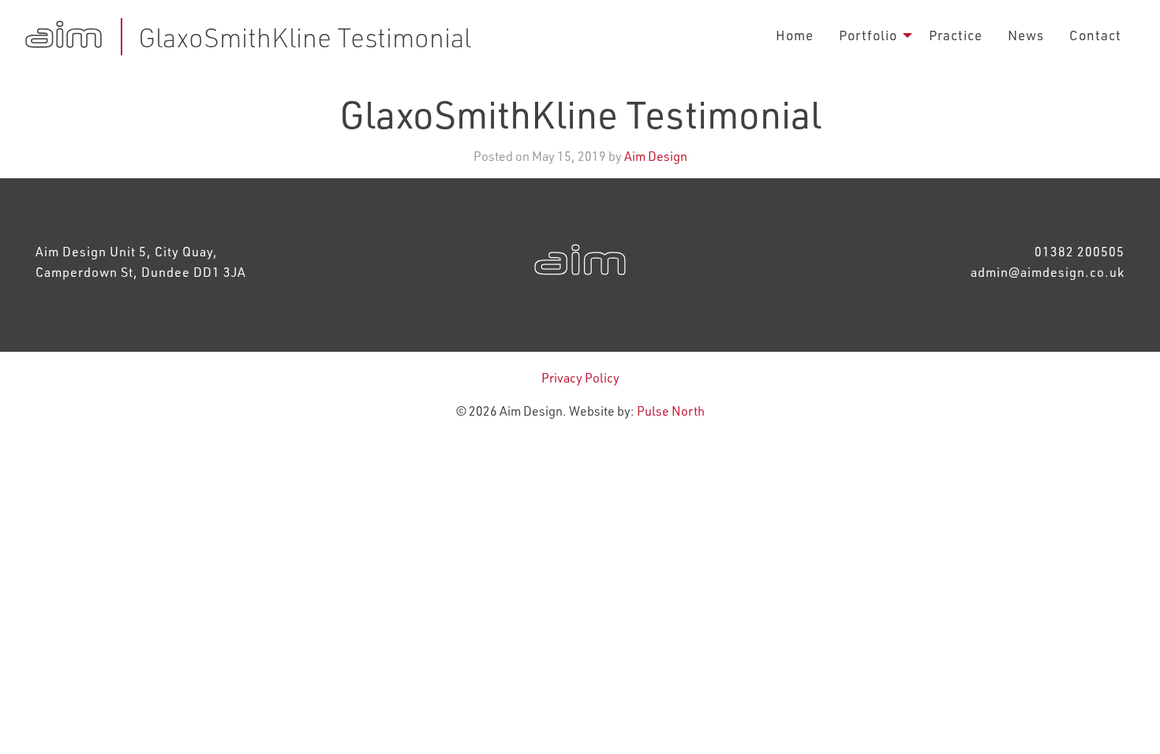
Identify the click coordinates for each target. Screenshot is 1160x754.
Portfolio (868, 34)
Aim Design (655, 155)
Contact (1095, 34)
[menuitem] (794, 35)
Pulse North (671, 410)
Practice (955, 34)
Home (795, 34)
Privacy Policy (580, 377)
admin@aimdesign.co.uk (1047, 271)
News (1026, 34)
